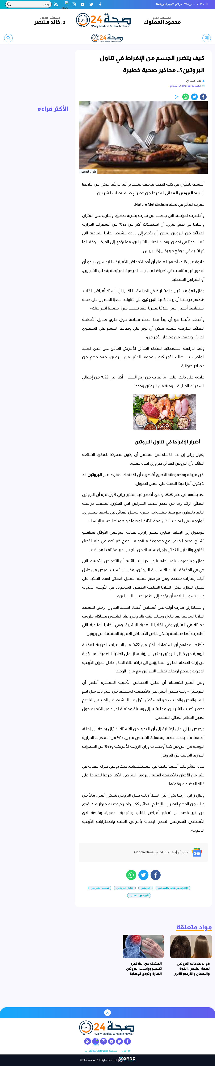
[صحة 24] (104, 21)
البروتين (149, 299)
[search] (8, 38)
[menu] (206, 38)
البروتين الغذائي (179, 193)
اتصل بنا (89, 1050)
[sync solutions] (127, 1060)
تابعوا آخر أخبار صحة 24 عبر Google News (161, 852)
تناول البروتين (124, 888)
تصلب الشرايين (99, 888)
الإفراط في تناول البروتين (173, 888)
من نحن (126, 1050)
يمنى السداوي (193, 80)
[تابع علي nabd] (65, 4)
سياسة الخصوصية (107, 1050)
